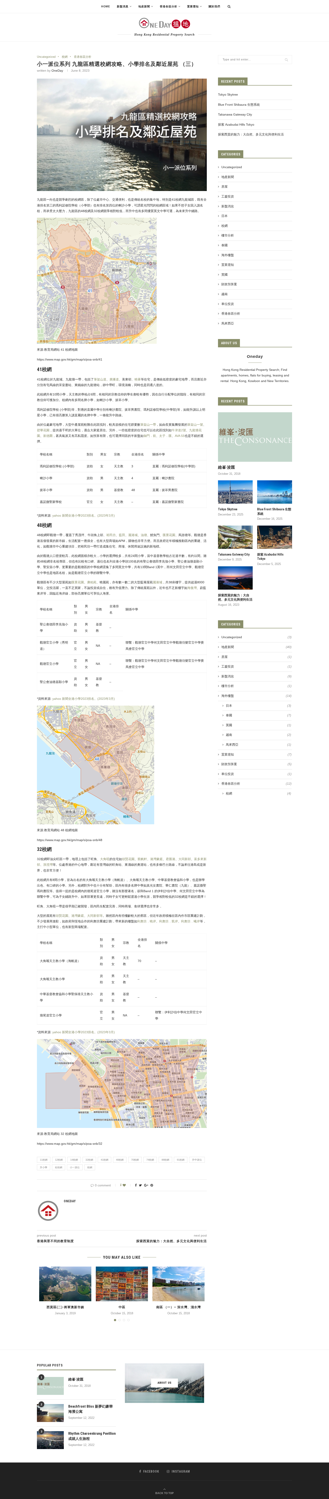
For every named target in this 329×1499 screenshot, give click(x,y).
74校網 (150, 1159)
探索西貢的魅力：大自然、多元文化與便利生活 (251, 134)
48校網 (120, 1159)
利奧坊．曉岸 (146, 921)
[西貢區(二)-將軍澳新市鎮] (65, 1284)
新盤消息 (227, 206)
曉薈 (138, 379)
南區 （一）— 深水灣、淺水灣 (178, 1307)
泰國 (224, 245)
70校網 (135, 1159)
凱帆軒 (142, 859)
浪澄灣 (48, 864)
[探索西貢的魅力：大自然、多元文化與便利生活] (235, 578)
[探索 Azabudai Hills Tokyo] (274, 537)
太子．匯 (165, 436)
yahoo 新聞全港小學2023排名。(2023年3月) (83, 515)
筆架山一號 (195, 424)
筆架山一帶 (148, 424)
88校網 (165, 1159)
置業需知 (227, 264)
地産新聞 (227, 177)
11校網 (43, 1159)
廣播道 (114, 379)
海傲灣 (192, 588)
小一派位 (75, 1167)
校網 (65, 56)
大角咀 (104, 859)
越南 (224, 294)
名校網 (58, 1167)
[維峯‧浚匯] (255, 437)
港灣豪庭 (156, 859)
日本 (224, 216)
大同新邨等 (95, 915)
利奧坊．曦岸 (190, 921)
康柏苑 (91, 582)
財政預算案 (229, 284)
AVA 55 (180, 436)
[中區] (122, 1284)
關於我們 (214, 6)
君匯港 (170, 859)
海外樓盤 (227, 255)
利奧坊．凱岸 (168, 921)
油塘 (144, 535)
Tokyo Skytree (228, 94)
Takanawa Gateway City (235, 114)
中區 (122, 1307)
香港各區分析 (168, 6)
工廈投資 (227, 196)
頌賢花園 (128, 859)
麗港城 (133, 535)
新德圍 (48, 436)
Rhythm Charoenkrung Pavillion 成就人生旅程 (92, 1436)
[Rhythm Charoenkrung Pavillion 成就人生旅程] (50, 1440)
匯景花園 (169, 535)
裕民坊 (111, 535)
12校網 (59, 1159)
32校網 (89, 1159)
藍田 (122, 535)
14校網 (74, 1159)
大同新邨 (184, 859)
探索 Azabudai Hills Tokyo (236, 124)
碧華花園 (43, 430)
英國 (224, 274)
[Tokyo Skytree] (235, 492)
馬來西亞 (227, 323)
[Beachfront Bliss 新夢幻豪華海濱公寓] (50, 1413)
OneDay (57, 70)
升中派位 (197, 1159)
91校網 (180, 1159)
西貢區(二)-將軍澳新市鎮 (65, 1307)
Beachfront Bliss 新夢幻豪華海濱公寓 (90, 1408)
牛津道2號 (179, 430)
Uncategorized (46, 56)
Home (105, 6)
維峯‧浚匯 (226, 467)
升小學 (43, 1167)
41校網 (104, 1159)
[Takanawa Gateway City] (235, 537)
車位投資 (227, 304)
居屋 (224, 186)
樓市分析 (227, 235)
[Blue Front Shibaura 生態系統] (274, 492)
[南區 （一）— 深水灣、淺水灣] (178, 1284)
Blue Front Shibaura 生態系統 (239, 104)
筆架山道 (100, 379)
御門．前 (149, 436)
